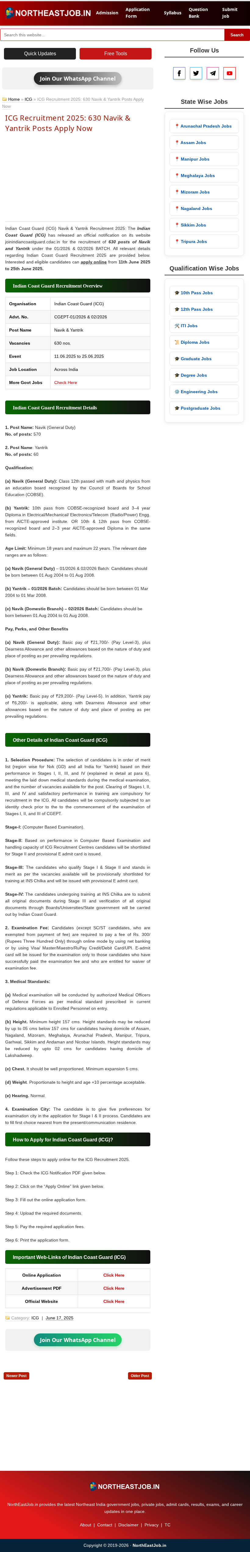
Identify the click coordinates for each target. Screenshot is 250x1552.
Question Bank (198, 12)
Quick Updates (40, 53)
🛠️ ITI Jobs (186, 325)
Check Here (65, 382)
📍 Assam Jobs (190, 142)
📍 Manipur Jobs (191, 159)
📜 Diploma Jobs (191, 342)
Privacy (152, 1524)
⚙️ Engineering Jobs (196, 391)
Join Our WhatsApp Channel (78, 78)
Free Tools (115, 53)
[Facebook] (179, 73)
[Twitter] (196, 73)
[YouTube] (229, 73)
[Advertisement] (78, 176)
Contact (104, 1524)
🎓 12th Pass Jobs (193, 309)
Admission (107, 13)
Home (14, 99)
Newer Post (16, 1376)
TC (167, 1524)
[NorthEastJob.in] (125, 1486)
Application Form (138, 12)
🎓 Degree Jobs (190, 375)
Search (237, 35)
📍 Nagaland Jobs (193, 208)
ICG (28, 99)
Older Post (140, 1376)
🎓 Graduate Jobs (193, 358)
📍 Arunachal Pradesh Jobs (203, 126)
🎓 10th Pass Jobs (193, 292)
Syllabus (172, 13)
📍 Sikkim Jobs (190, 225)
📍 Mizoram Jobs (192, 192)
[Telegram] (213, 73)
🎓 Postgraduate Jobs (197, 408)
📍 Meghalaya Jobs (194, 175)
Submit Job (230, 12)
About (85, 1524)
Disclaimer (128, 1524)
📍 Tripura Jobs (190, 241)
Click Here (113, 1275)
